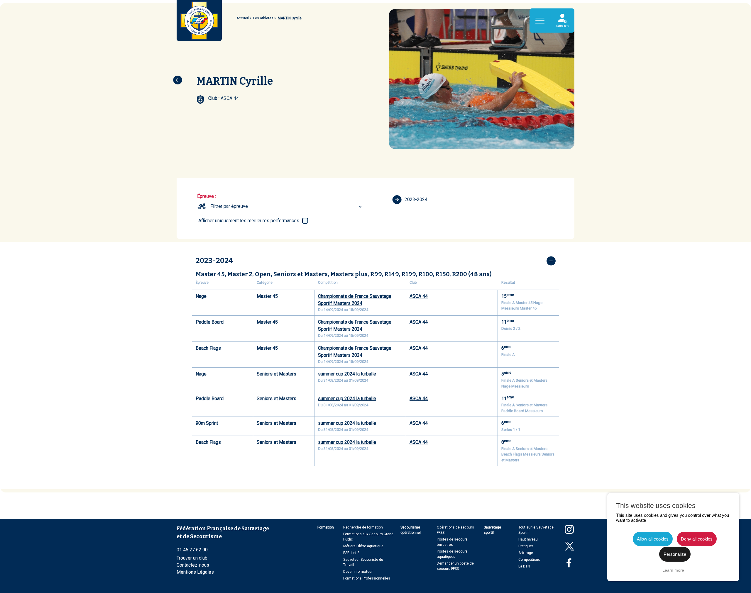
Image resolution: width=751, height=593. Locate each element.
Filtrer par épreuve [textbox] (229, 206)
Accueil (242, 18)
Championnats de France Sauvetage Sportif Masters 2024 (354, 299)
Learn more (673, 570)
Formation (325, 527)
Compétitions (529, 560)
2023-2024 (416, 199)
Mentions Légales (195, 572)
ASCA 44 (419, 296)
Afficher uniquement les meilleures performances (248, 220)
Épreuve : (206, 196)
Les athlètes (263, 18)
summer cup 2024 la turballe (347, 374)
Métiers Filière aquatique (363, 546)
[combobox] (286, 206)
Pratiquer (525, 546)
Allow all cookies (653, 538)
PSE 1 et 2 (351, 553)
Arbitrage (525, 553)
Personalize (675, 554)
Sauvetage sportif (492, 530)
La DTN (524, 566)
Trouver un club (192, 558)
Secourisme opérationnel (410, 530)
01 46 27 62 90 (192, 550)
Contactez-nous (193, 565)
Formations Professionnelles (366, 578)
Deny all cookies (697, 538)
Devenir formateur (358, 572)
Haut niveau (528, 539)
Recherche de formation (363, 527)
